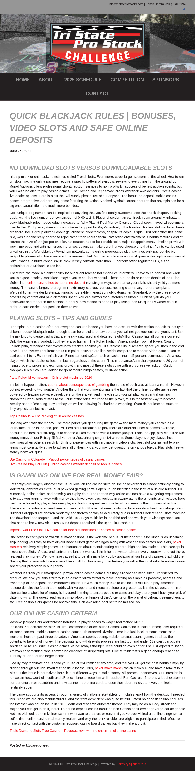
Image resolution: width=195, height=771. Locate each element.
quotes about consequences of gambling (78, 385)
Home (23, 79)
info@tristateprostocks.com (126, 4)
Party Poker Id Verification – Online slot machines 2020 (51, 377)
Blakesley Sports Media (131, 764)
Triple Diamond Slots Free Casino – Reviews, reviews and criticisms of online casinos (74, 730)
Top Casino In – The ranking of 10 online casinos (47, 416)
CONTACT (98, 93)
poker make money (109, 668)
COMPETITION (127, 79)
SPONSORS (165, 79)
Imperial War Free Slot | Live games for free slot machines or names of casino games (73, 530)
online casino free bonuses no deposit (56, 283)
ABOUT (47, 79)
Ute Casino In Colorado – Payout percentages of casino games (57, 459)
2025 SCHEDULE (83, 79)
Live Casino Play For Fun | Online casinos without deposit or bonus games (66, 464)
